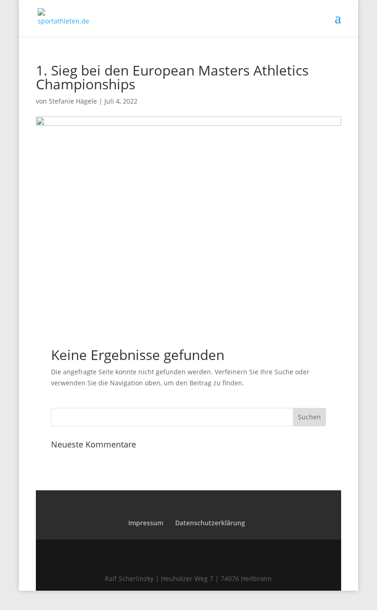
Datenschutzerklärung (210, 522)
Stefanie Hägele (73, 101)
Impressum (145, 522)
